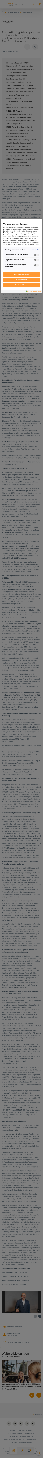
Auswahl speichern (21, 279)
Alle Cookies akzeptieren (21, 274)
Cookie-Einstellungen (21, 284)
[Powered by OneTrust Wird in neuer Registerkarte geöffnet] (33, 291)
